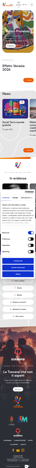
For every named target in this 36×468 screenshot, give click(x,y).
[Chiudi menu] (32, 4)
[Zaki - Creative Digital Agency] (27, 466)
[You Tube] (18, 450)
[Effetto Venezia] (7, 4)
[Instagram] (22, 450)
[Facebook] (13, 450)
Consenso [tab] (6, 198)
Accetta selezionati (18, 267)
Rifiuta (18, 274)
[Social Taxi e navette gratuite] (15, 108)
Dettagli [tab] (15, 198)
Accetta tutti (18, 261)
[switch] (31, 239)
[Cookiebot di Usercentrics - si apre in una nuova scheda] (25, 192)
